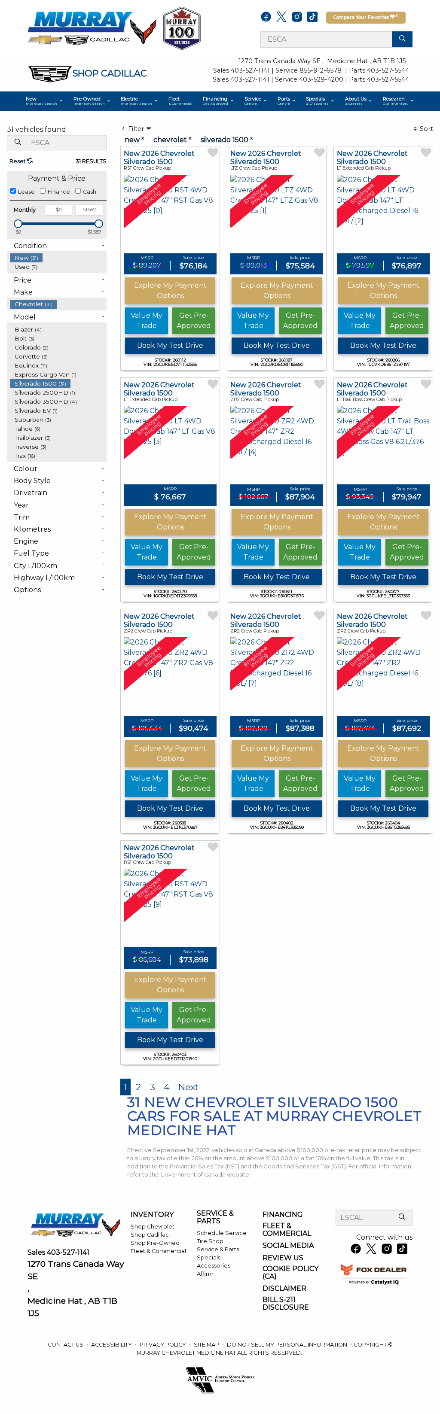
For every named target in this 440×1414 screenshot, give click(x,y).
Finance (59, 192)
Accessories (213, 1265)
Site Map (207, 1344)
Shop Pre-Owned (155, 1243)
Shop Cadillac (150, 1235)
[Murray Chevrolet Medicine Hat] (92, 28)
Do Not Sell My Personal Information (287, 1344)
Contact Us (66, 1344)
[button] (44, 101)
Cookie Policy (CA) (290, 1272)
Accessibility (112, 1344)
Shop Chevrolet (152, 1226)
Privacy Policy (163, 1344)
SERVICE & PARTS (215, 1217)
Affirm (205, 1274)
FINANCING (283, 1215)
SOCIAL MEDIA (288, 1246)
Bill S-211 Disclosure (286, 1303)
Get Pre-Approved (194, 320)
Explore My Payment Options (170, 290)
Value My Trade (146, 320)
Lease (26, 192)
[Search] (402, 39)
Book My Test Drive (170, 345)
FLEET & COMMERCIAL (287, 1229)
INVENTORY (152, 1215)
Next (188, 1087)
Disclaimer (284, 1288)
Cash (89, 192)
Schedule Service (222, 1233)
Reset (18, 161)
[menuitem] (58, 257)
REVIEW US (283, 1258)
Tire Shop (210, 1241)
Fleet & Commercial (158, 1251)
